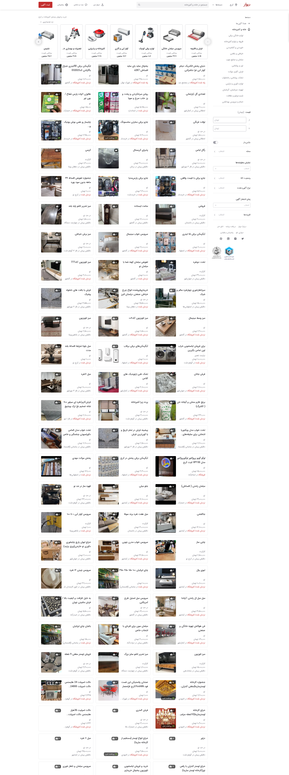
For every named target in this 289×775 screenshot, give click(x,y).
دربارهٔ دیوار (242, 226)
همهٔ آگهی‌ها (241, 23)
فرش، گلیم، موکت (235, 71)
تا (249, 128)
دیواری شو (240, 232)
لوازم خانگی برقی (236, 35)
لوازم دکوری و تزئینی (234, 83)
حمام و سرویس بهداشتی (232, 101)
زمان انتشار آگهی (243, 199)
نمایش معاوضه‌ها (243, 162)
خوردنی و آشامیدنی (234, 47)
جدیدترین (46, 21)
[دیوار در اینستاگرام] (235, 239)
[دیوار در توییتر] (243, 239)
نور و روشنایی (237, 65)
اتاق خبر (220, 226)
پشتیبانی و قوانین (226, 232)
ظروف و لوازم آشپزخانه (233, 41)
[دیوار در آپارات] (221, 239)
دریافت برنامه (231, 226)
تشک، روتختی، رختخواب (232, 77)
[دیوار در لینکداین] (228, 239)
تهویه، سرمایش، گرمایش (232, 89)
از (249, 120)
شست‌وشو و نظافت (234, 95)
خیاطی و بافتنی (236, 53)
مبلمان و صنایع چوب (234, 59)
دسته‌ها (219, 4)
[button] (80, 5)
